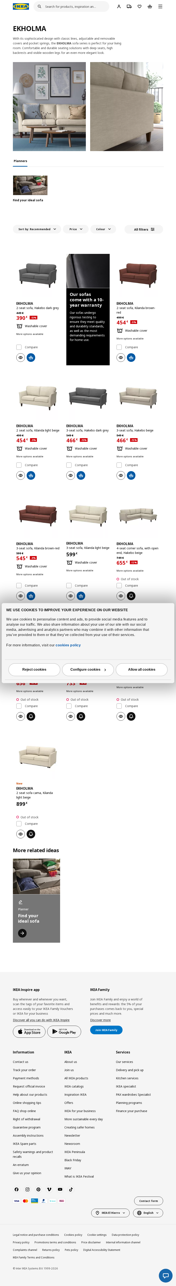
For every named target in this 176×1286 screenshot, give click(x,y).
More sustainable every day (83, 1119)
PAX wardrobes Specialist (133, 1094)
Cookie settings (97, 1235)
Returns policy (51, 1250)
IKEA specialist (126, 1086)
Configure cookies (85, 669)
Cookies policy (73, 1235)
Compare (31, 347)
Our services (124, 1062)
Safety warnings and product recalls (33, 1154)
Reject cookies (34, 669)
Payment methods (26, 1078)
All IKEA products (76, 1078)
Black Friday (72, 1160)
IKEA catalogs (74, 1086)
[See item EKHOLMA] (37, 275)
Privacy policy (21, 1242)
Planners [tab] (20, 161)
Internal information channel (123, 1242)
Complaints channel (25, 1250)
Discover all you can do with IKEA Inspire (41, 1020)
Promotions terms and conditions (55, 1242)
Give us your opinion (27, 1173)
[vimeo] (49, 1189)
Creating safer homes (79, 1127)
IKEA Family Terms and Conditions (34, 1257)
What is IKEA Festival (79, 1176)
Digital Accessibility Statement (101, 1250)
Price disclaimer (91, 1242)
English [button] (148, 1213)
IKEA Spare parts (24, 1144)
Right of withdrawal (26, 1119)
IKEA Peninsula (74, 1152)
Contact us (20, 1062)
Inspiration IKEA (75, 1094)
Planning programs (129, 1103)
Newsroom (72, 1144)
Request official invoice (29, 1086)
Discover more (100, 1020)
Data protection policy (125, 1235)
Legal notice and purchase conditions (36, 1235)
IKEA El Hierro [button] (111, 1213)
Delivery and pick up (130, 1070)
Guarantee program (27, 1127)
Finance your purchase (131, 1111)
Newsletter (72, 1135)
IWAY (67, 1168)
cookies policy (68, 645)
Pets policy (71, 1250)
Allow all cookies (141, 669)
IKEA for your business (80, 1111)
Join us (69, 1070)
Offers (68, 1103)
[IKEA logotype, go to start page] (21, 6)
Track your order (24, 1070)
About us (70, 1062)
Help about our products (30, 1094)
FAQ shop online (24, 1111)
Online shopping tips (27, 1103)
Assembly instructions (28, 1135)
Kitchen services (127, 1078)
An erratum (21, 1165)
